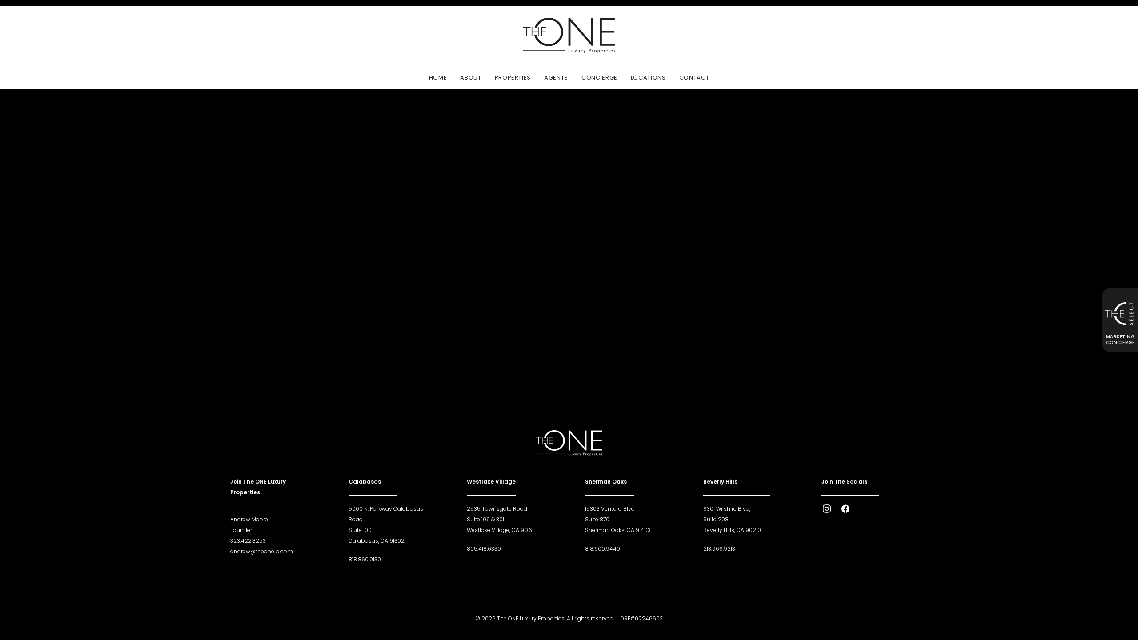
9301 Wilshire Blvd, (726, 508)
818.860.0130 (365, 559)
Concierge (599, 77)
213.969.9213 (719, 548)
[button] (826, 511)
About (470, 77)
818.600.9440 (602, 548)
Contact (694, 77)
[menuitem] (441, 77)
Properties (513, 77)
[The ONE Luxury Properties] (569, 35)
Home (438, 77)
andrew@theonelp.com (261, 551)
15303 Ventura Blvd (610, 508)
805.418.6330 (484, 548)
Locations (648, 77)
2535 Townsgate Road (497, 508)
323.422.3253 (248, 540)
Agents (556, 77)
